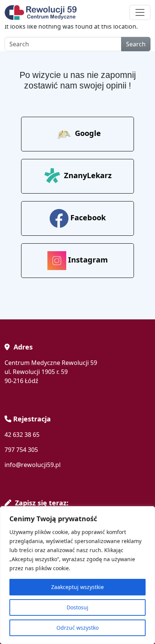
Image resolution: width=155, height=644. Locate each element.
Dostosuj (77, 607)
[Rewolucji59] (42, 12)
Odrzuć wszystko (77, 627)
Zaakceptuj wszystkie (77, 587)
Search (136, 44)
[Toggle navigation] (139, 12)
